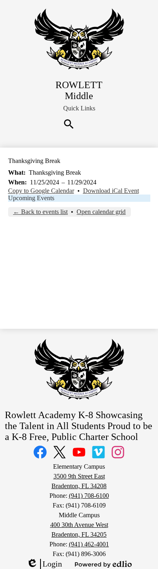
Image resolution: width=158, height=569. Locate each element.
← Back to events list (40, 211)
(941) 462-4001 (89, 544)
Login (44, 564)
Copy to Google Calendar (41, 190)
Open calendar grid (101, 211)
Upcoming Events (31, 198)
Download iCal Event (111, 190)
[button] (79, 108)
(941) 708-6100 (89, 495)
